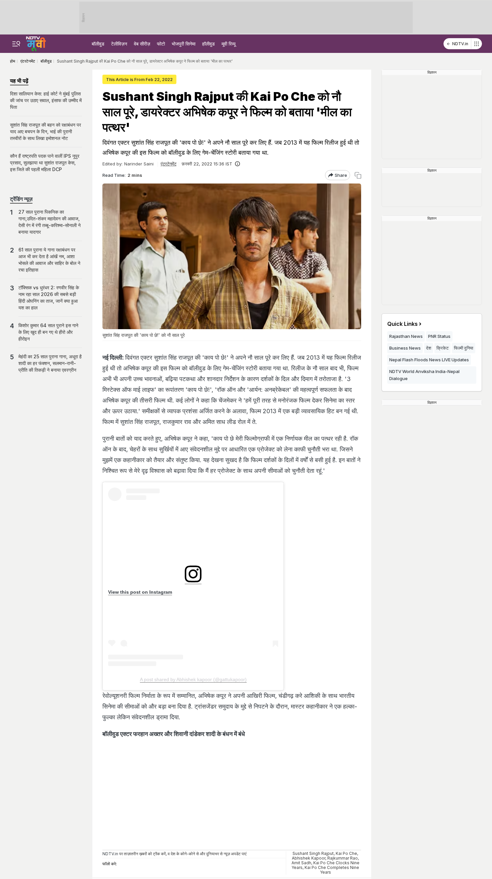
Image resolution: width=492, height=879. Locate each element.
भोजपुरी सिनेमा (183, 44)
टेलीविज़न (119, 44)
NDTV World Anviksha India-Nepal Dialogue (424, 375)
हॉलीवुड (208, 44)
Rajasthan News (406, 336)
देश (428, 348)
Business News (405, 348)
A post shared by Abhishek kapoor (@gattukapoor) (193, 679)
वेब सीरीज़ (142, 44)
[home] (36, 42)
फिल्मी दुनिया (463, 348)
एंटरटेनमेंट (168, 163)
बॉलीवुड (98, 44)
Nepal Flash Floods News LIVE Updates (429, 359)
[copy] (358, 175)
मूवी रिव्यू (229, 44)
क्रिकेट (442, 348)
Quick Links (402, 323)
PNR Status (439, 336)
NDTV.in (460, 43)
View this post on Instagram (140, 592)
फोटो (161, 44)
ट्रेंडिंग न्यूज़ (21, 199)
